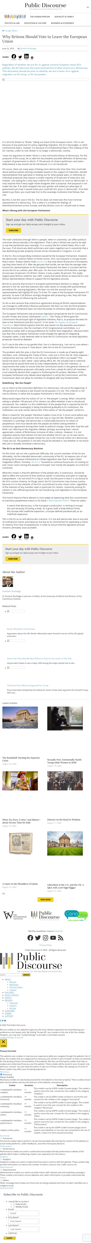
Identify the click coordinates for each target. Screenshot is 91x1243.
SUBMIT (8, 1013)
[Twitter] (38, 938)
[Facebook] (30, 938)
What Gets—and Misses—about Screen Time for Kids (21, 821)
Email (11, 1209)
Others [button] (3, 1177)
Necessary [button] (4, 1072)
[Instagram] (45, 938)
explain (44, 316)
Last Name (13, 1225)
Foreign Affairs (11, 30)
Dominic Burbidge (28, 48)
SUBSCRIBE (10, 1011)
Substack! (58, 931)
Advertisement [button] (6, 1167)
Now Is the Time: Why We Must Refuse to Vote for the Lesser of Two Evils (39, 658)
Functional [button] (4, 1135)
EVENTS (8, 997)
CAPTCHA (12, 1233)
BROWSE (8, 1000)
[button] (13, 57)
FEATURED (9, 992)
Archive (12, 1008)
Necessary (7, 1074)
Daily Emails (21, 1204)
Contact (12, 990)
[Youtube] (53, 938)
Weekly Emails (22, 1206)
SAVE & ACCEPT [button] (7, 1188)
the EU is (35, 462)
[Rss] (61, 938)
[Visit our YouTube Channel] (5, 1020)
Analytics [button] (4, 1156)
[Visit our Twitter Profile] (3, 1020)
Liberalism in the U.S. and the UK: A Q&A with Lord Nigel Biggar (65, 886)
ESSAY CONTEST (12, 995)
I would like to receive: (18, 1201)
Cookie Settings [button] (7, 1037)
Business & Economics (62, 23)
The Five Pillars (16, 987)
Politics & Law (12, 23)
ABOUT (8, 979)
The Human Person (40, 16)
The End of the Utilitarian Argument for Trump (27, 685)
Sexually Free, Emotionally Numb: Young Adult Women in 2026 (64, 761)
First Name (13, 1217)
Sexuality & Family (64, 16)
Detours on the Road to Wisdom (64, 819)
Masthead (13, 984)
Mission (12, 982)
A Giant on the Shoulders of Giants (20, 883)
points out (42, 261)
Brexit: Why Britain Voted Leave (21, 629)
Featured (13, 1003)
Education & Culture (35, 23)
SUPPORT (9, 1016)
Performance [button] (6, 1146)
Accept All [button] (18, 1037)
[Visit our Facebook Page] (0, 1020)
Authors (13, 1005)
